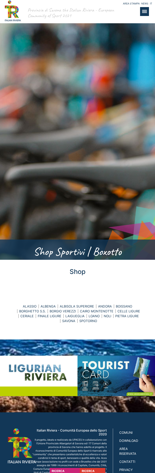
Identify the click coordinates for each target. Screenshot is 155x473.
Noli (107, 316)
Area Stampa (131, 3)
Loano (94, 316)
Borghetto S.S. (32, 311)
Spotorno (88, 321)
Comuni (126, 433)
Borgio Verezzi (63, 311)
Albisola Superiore (77, 306)
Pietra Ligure (127, 316)
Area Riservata (127, 451)
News (144, 3)
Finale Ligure (49, 316)
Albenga (48, 306)
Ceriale (27, 316)
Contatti (127, 462)
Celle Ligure (128, 311)
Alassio (30, 306)
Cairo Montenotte (96, 311)
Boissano (124, 306)
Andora (105, 306)
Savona (68, 321)
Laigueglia (75, 316)
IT (151, 3)
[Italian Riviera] (12, 14)
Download (128, 441)
